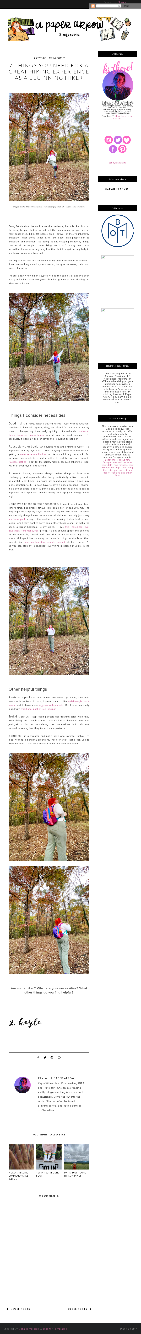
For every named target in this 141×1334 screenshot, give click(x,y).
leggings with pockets (51, 705)
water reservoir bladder (33, 454)
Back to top (127, 1328)
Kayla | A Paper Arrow (56, 1078)
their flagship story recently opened (44, 542)
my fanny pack (17, 519)
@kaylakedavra (117, 162)
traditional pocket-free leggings (38, 709)
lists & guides (56, 58)
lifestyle (40, 58)
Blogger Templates (55, 1328)
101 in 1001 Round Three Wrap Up (75, 1174)
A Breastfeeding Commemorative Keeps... (19, 1175)
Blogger (122, 2)
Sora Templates (29, 1328)
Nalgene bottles (17, 462)
